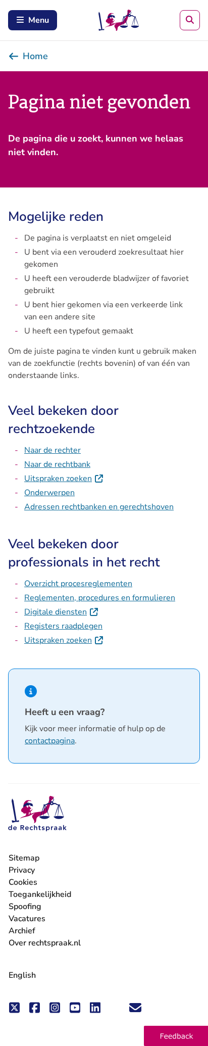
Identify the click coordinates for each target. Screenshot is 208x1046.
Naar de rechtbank (57, 464)
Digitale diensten (61, 611)
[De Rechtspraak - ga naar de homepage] (37, 814)
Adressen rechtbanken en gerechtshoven (99, 506)
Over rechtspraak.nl (45, 942)
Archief (22, 930)
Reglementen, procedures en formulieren (99, 597)
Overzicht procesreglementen (78, 583)
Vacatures (27, 919)
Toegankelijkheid (40, 894)
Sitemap (24, 858)
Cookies (23, 882)
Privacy (22, 870)
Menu (38, 20)
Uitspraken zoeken (64, 478)
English (22, 975)
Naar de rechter (52, 450)
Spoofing (25, 906)
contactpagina (50, 740)
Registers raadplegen (63, 626)
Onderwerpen (49, 492)
